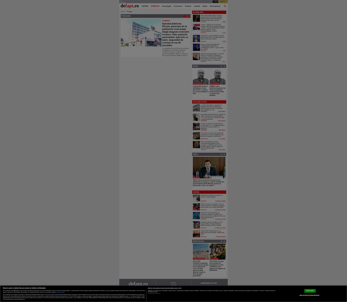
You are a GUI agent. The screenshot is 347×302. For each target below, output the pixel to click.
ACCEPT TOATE (310, 290)
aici (129, 296)
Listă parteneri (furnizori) (154, 293)
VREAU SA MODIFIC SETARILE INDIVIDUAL (309, 295)
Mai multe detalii (60, 292)
